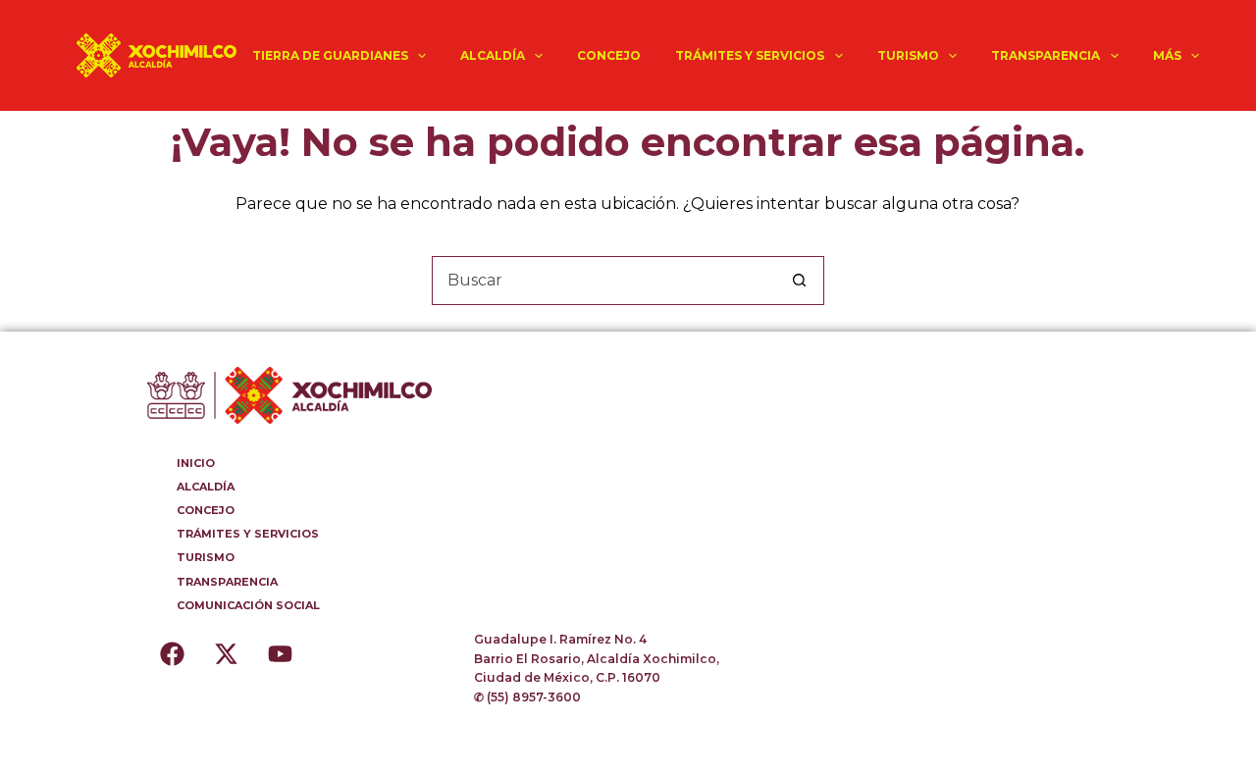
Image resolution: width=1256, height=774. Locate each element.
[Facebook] (171, 654)
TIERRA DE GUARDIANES (330, 55)
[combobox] (604, 280)
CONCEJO (609, 55)
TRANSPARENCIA (1045, 55)
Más (1167, 55)
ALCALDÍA (492, 55)
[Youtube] (279, 654)
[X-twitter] (225, 654)
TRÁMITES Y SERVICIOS (749, 55)
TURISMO (908, 55)
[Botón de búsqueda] (799, 280)
